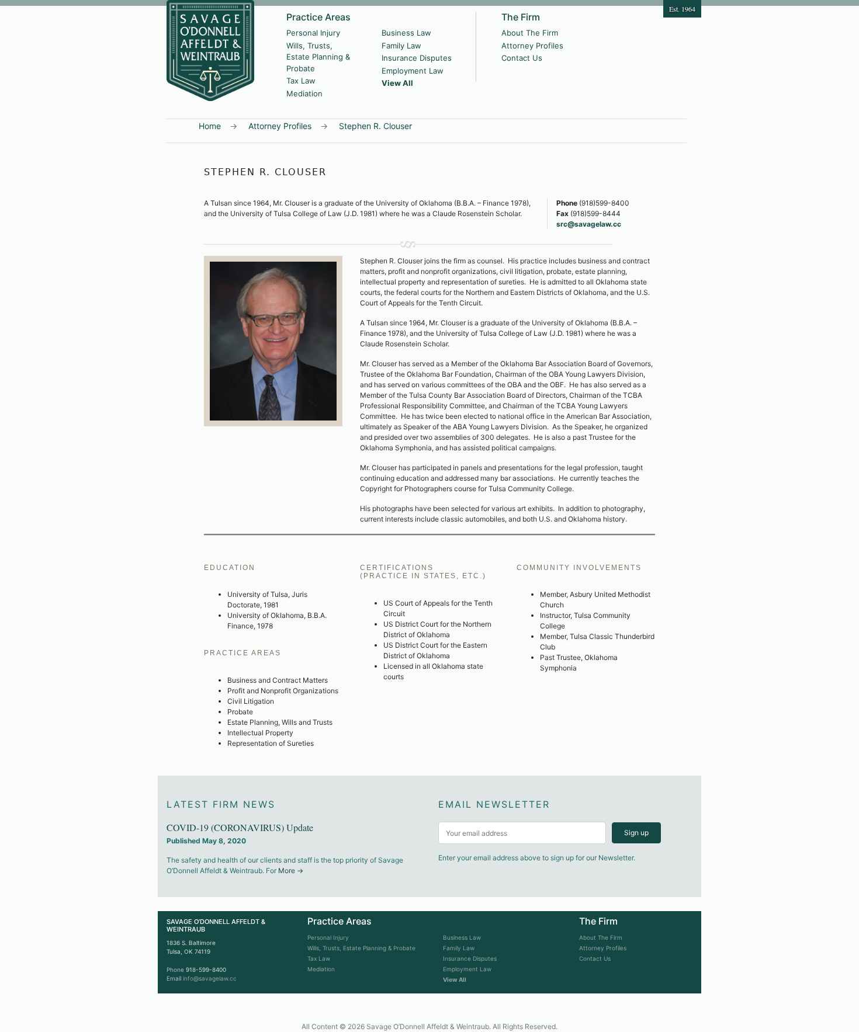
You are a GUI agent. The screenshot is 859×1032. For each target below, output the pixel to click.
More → (290, 870)
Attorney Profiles (532, 45)
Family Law (401, 45)
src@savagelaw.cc (588, 224)
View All (397, 83)
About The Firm (529, 32)
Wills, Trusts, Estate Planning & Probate (318, 57)
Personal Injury (313, 32)
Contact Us (521, 57)
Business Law (406, 32)
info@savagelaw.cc (210, 978)
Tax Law (301, 80)
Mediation (304, 93)
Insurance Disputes (417, 57)
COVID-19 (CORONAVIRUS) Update (240, 827)
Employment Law (413, 70)
